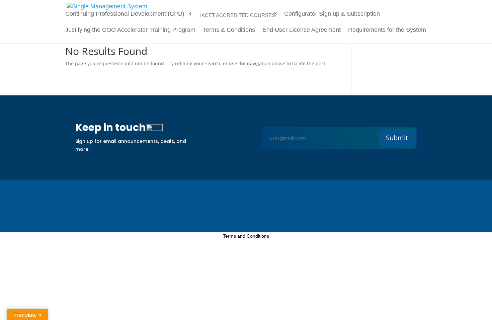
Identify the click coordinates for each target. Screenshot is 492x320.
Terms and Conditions (246, 236)
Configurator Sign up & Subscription (333, 14)
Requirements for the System (387, 30)
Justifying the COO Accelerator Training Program (130, 30)
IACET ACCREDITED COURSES (237, 15)
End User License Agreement (301, 30)
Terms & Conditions (229, 30)
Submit (397, 137)
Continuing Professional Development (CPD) (124, 14)
